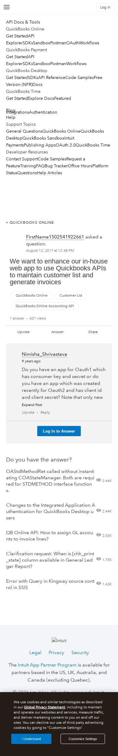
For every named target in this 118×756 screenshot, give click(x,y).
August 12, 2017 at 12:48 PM (50, 250)
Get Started (17, 36)
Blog (10, 110)
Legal (35, 652)
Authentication (43, 112)
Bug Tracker (56, 166)
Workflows (89, 43)
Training (28, 166)
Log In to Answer (59, 431)
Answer (57, 332)
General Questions (24, 131)
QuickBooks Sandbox (43, 138)
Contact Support (22, 159)
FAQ (40, 166)
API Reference (51, 77)
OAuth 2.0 (66, 145)
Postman (58, 43)
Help (10, 117)
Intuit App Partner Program (47, 665)
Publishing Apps (40, 145)
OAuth (72, 43)
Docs (37, 84)
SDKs (28, 43)
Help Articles (49, 172)
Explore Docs (41, 98)
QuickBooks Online (61, 131)
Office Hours (80, 166)
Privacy (56, 652)
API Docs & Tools (23, 22)
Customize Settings (83, 739)
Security (80, 652)
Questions (27, 172)
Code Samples (79, 77)
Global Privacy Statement (44, 707)
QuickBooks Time (93, 145)
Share (93, 332)
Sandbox (41, 43)
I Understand (31, 739)
